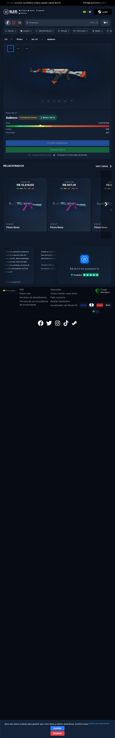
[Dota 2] (19, 22)
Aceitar (57, 728)
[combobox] (10, 290)
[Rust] (14, 22)
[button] (10, 48)
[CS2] (8, 22)
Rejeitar (57, 733)
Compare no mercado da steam (72, 155)
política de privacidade (99, 724)
